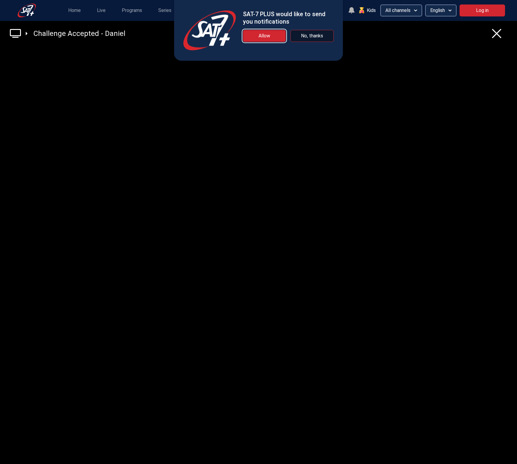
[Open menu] (19, 33)
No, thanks (312, 36)
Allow (264, 36)
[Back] (496, 33)
